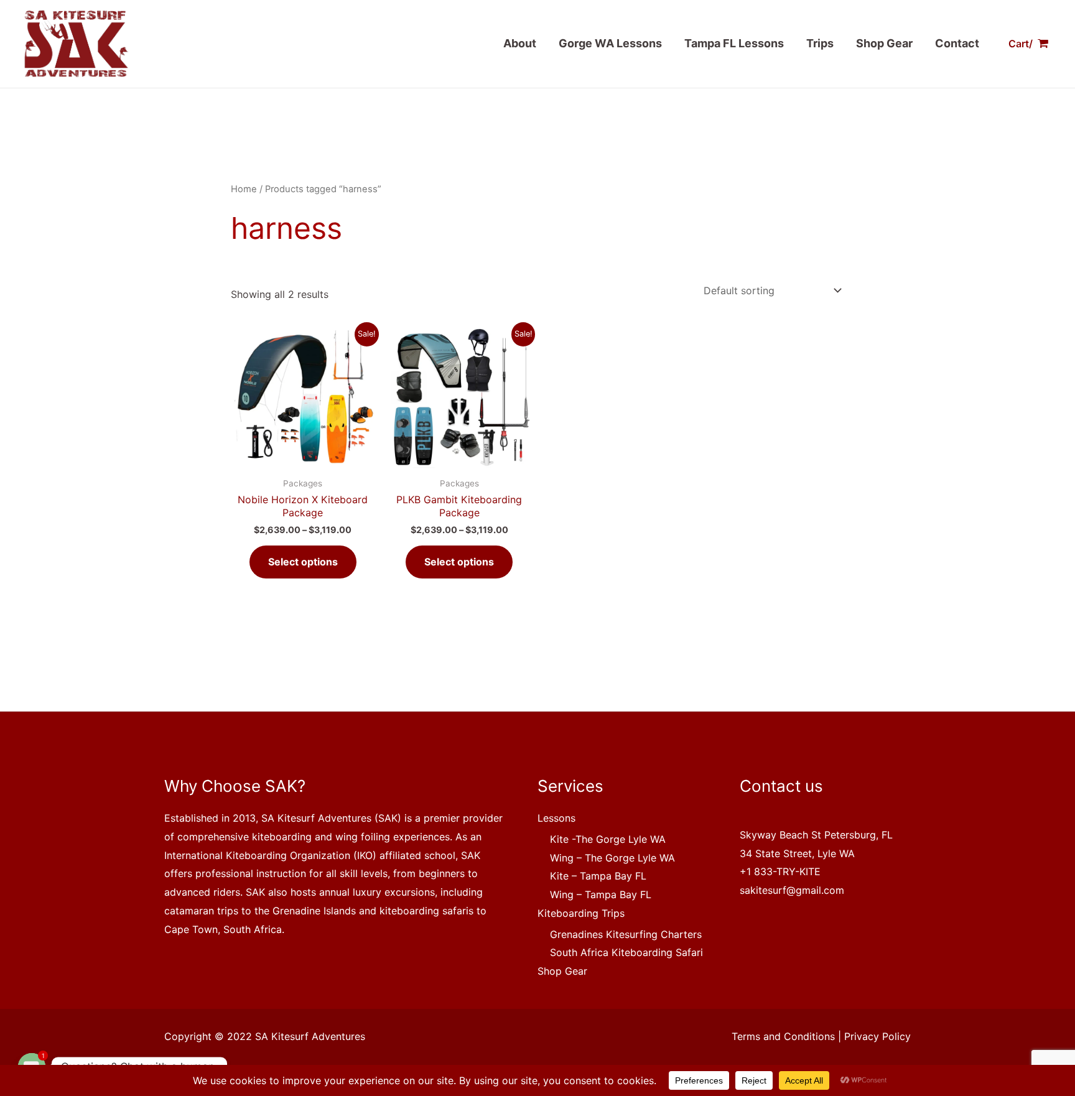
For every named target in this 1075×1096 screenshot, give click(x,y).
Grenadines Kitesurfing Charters (626, 934)
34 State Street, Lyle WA (797, 853)
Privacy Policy (877, 1036)
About (519, 43)
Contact (957, 43)
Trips (820, 43)
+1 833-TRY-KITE (780, 871)
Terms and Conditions (783, 1036)
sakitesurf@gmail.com (792, 890)
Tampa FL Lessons (734, 43)
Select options (303, 561)
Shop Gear (884, 43)
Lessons (556, 818)
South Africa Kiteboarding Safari (626, 952)
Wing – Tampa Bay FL (600, 894)
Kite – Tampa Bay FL (598, 876)
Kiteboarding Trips (581, 913)
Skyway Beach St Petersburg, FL (816, 835)
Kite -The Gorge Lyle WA (608, 839)
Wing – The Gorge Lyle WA (612, 858)
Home (244, 189)
